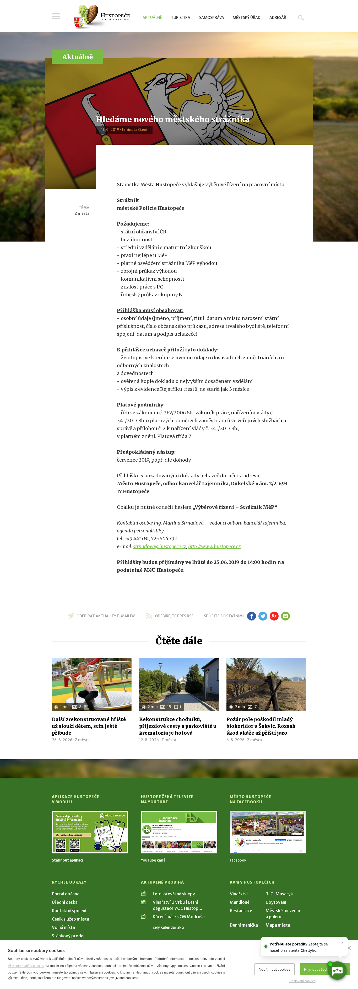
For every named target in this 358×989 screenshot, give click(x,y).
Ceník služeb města (70, 919)
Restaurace (241, 910)
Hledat (301, 17)
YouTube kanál (153, 860)
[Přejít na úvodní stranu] (102, 17)
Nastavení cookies (302, 981)
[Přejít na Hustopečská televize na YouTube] (179, 832)
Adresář (277, 17)
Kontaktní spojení (69, 910)
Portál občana (65, 893)
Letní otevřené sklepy (174, 893)
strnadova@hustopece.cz (159, 546)
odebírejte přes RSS (174, 616)
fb (251, 616)
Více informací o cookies (26, 966)
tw (263, 616)
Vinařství (239, 893)
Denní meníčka (244, 925)
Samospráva (211, 17)
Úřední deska (65, 902)
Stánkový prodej (68, 935)
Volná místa (63, 927)
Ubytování (276, 902)
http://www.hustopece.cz (214, 546)
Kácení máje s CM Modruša (179, 916)
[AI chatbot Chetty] (337, 970)
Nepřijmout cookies (274, 969)
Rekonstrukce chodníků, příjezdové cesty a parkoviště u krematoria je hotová (177, 726)
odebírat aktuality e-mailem (106, 616)
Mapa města (278, 925)
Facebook (238, 860)
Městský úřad (247, 17)
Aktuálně (152, 17)
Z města (82, 213)
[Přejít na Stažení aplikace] (90, 832)
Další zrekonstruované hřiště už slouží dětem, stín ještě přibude (89, 726)
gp (274, 616)
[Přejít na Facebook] (268, 832)
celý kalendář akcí (168, 927)
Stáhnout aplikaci (67, 860)
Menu (56, 16)
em (285, 616)
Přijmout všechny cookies (325, 969)
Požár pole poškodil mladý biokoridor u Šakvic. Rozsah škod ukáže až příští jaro (261, 726)
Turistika (180, 17)
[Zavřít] (349, 948)
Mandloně (239, 902)
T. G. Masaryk (279, 893)
